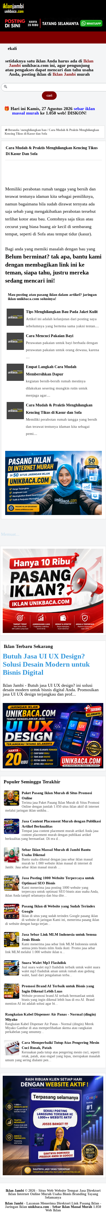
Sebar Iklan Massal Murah (72, 1207)
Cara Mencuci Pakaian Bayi (49, 336)
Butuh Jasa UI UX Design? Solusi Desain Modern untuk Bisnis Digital (46, 664)
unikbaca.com (38, 1207)
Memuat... (10, 534)
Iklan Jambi (15, 1190)
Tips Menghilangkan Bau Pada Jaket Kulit (62, 312)
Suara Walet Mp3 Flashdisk (44, 963)
